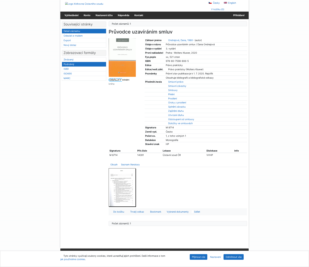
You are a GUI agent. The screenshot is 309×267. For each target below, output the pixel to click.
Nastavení (215, 257)
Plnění (171, 94)
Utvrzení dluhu (176, 115)
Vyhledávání (72, 15)
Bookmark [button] (155, 211)
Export (67, 40)
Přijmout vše (198, 257)
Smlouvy (173, 90)
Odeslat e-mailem (73, 35)
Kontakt (138, 15)
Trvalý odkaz (136, 211)
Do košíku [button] (118, 211)
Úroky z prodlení (177, 102)
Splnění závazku (177, 106)
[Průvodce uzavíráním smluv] (122, 57)
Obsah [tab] (114, 164)
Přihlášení (238, 15)
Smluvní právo (175, 81)
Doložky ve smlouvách (180, 123)
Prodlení (172, 98)
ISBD (66, 68)
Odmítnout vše (234, 257)
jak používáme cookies (72, 259)
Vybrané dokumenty (177, 211)
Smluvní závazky (177, 86)
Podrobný (69, 64)
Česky (216, 2)
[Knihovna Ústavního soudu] (84, 3)
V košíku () (217, 9)
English (232, 2)
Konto (87, 15)
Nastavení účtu (104, 15)
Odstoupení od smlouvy (181, 119)
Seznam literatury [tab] (130, 164)
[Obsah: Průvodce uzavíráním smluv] (122, 187)
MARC (67, 78)
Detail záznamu (72, 31)
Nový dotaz (70, 45)
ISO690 (68, 73)
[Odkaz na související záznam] (167, 40)
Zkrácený (69, 59)
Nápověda (123, 15)
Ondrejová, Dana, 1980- (181, 40)
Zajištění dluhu (176, 111)
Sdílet (196, 211)
